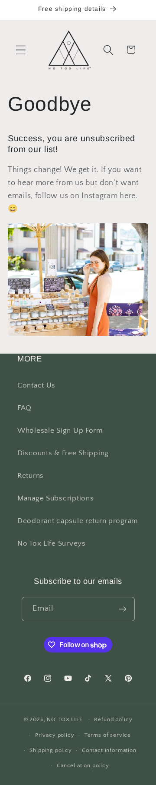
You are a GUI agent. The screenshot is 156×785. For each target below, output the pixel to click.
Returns (30, 476)
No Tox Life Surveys (51, 543)
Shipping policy (50, 750)
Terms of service (107, 735)
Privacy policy (55, 735)
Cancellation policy (83, 765)
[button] (21, 49)
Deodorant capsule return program (77, 521)
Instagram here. (109, 196)
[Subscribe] (122, 609)
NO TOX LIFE (64, 719)
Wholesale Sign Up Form (60, 430)
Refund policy (113, 719)
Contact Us (36, 385)
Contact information (109, 750)
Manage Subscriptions (55, 498)
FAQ (24, 408)
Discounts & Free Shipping (63, 453)
